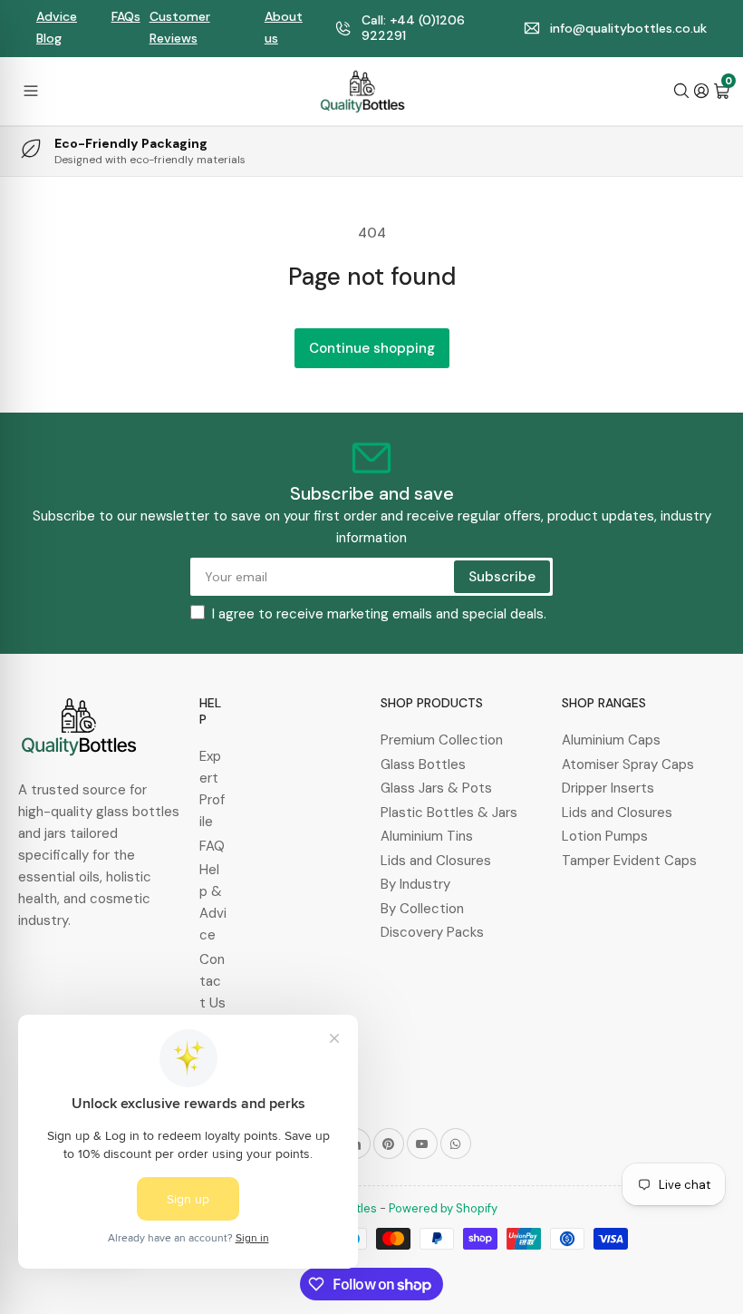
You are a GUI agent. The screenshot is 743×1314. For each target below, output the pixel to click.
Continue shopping (372, 348)
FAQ (212, 846)
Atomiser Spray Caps (628, 764)
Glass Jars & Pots (436, 788)
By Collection (422, 909)
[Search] (681, 91)
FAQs (125, 16)
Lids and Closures (436, 861)
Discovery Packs (432, 932)
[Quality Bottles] (363, 91)
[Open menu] (31, 91)
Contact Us (212, 981)
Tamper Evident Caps (629, 861)
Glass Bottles (423, 764)
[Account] (701, 91)
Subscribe (502, 577)
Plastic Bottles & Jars (449, 812)
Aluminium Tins (427, 836)
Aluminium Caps (611, 740)
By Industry (415, 884)
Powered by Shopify (443, 1208)
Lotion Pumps (605, 836)
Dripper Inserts (608, 788)
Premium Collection (442, 740)
